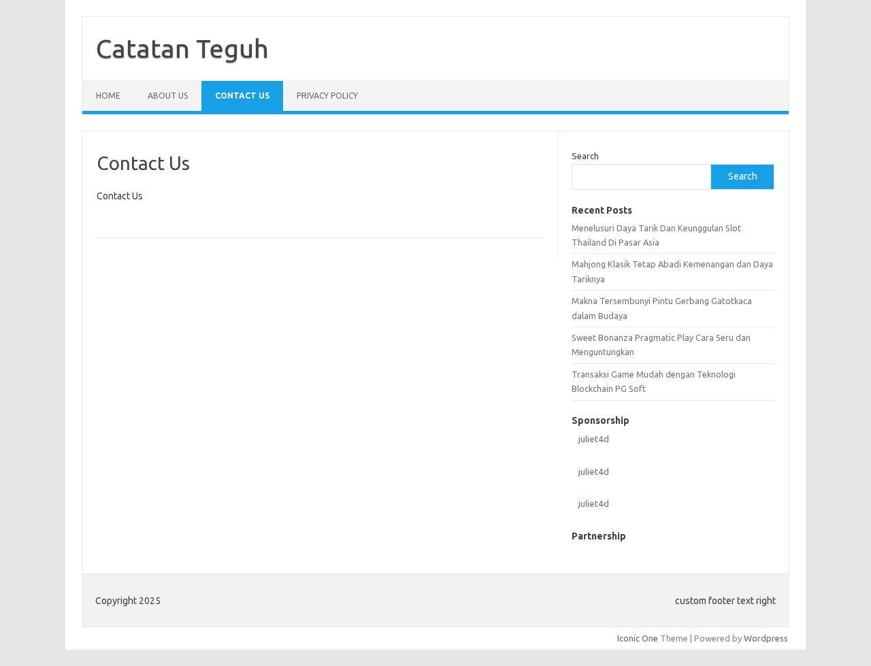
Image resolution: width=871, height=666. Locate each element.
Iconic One (637, 638)
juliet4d (593, 438)
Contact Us (242, 95)
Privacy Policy (327, 95)
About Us (168, 95)
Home (108, 95)
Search (585, 156)
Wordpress (766, 638)
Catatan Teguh (182, 48)
